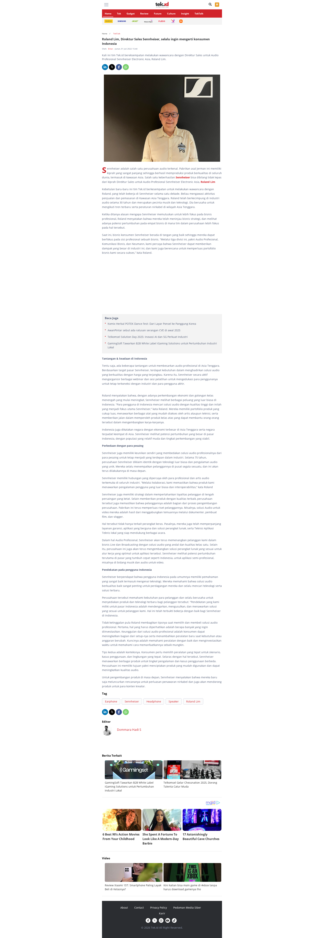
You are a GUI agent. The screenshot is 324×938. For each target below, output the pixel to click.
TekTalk (199, 13)
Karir (162, 913)
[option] (134, 776)
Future (157, 13)
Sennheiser (183, 177)
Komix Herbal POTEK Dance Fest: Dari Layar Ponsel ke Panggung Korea (152, 323)
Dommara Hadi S (129, 730)
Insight (185, 13)
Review (144, 13)
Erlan (110, 48)
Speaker (174, 701)
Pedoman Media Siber (187, 907)
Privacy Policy (158, 907)
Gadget (131, 13)
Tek (119, 13)
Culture (171, 13)
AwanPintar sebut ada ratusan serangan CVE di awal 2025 (144, 330)
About (124, 907)
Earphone (111, 701)
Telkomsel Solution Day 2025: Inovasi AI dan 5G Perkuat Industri (148, 337)
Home (108, 13)
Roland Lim (208, 182)
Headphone (153, 701)
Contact (139, 907)
